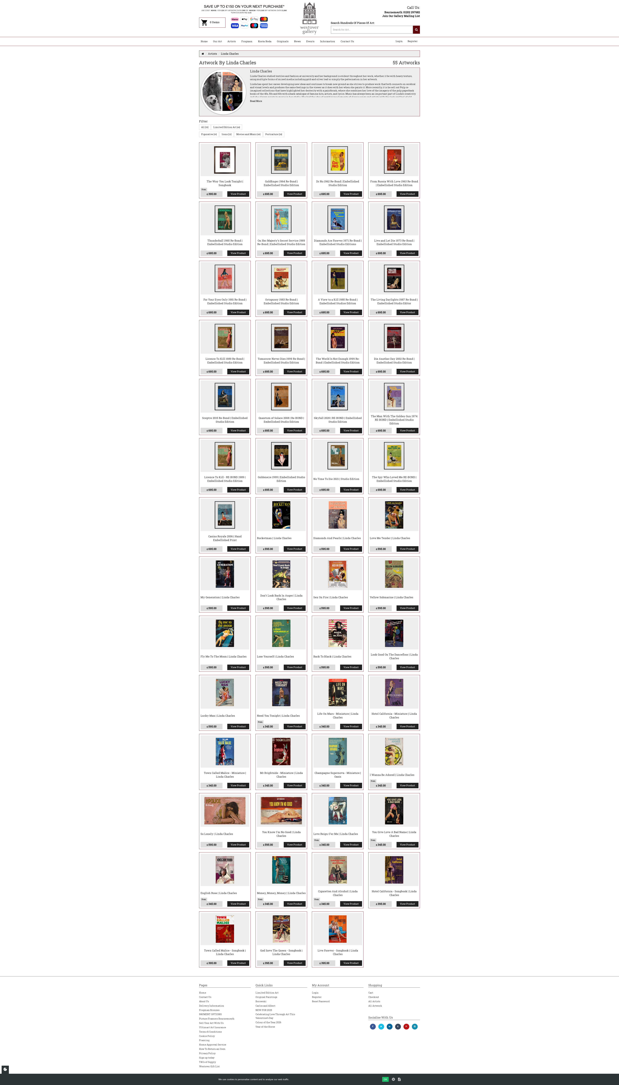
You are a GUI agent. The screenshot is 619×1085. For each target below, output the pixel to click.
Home (204, 41)
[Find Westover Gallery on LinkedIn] (390, 1027)
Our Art (217, 41)
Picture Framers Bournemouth (216, 1018)
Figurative (209, 134)
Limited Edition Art (226, 127)
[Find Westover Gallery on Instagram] (415, 1027)
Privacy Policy (207, 1053)
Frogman (246, 41)
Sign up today (206, 1057)
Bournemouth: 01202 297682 (402, 12)
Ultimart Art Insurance (212, 1027)
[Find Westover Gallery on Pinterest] (406, 1027)
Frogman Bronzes (209, 1010)
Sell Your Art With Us (211, 1023)
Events (310, 41)
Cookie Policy (207, 1036)
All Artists (374, 1001)
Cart (370, 992)
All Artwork (375, 1005)
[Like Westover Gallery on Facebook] (373, 1027)
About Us (204, 1001)
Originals (283, 41)
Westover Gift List (209, 1066)
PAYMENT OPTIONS (210, 1014)
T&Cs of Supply (207, 1062)
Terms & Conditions (210, 1031)
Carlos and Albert (265, 1005)
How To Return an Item (212, 1048)
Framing (204, 1040)
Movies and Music (248, 134)
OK (385, 1079)
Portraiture (273, 134)
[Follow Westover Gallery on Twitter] (381, 1027)
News (297, 41)
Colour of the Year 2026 (268, 1022)
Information (327, 41)
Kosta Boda (264, 41)
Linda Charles (230, 53)
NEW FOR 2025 (263, 1010)
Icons (226, 134)
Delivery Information (211, 1005)
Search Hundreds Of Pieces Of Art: (352, 23)
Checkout (373, 997)
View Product (238, 193)
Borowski (260, 1001)
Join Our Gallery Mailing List (401, 16)
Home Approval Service (212, 1044)
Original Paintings (266, 997)
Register (413, 41)
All (204, 127)
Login (399, 41)
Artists (231, 41)
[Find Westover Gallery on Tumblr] (398, 1027)
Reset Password (321, 1001)
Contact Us (347, 41)
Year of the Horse (265, 1026)
